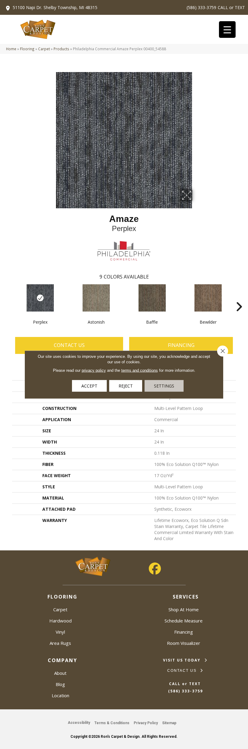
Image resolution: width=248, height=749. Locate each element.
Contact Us (69, 345)
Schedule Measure (184, 621)
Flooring (27, 48)
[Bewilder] (208, 298)
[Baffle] (152, 298)
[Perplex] (40, 298)
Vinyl (60, 632)
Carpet (44, 48)
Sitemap (169, 723)
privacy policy (94, 370)
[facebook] (154, 569)
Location (60, 695)
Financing (183, 632)
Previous (9, 298)
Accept (89, 386)
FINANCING (181, 345)
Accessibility (79, 723)
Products (61, 48)
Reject (126, 386)
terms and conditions (139, 370)
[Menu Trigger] (227, 29)
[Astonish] (96, 298)
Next (238, 298)
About (60, 673)
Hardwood (60, 621)
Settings (164, 386)
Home (11, 48)
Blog (60, 684)
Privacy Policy (146, 723)
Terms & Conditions (111, 723)
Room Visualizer (183, 643)
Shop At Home (183, 609)
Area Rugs (60, 643)
